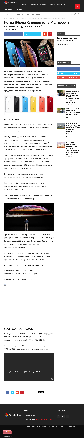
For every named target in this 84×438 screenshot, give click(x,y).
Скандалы (43, 4)
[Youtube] (78, 14)
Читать (75, 73)
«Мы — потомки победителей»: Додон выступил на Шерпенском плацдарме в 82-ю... (73, 113)
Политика (23, 4)
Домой (6, 18)
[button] (77, 6)
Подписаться (73, 77)
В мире (51, 4)
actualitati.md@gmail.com (44, 419)
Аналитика (34, 4)
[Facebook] (71, 14)
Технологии (22, 18)
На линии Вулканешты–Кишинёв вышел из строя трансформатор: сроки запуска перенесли (72, 148)
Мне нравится (73, 69)
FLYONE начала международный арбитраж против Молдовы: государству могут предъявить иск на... (73, 130)
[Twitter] (75, 14)
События (19, 10)
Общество (8, 10)
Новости (7, 14)
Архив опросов (63, 44)
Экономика (61, 4)
